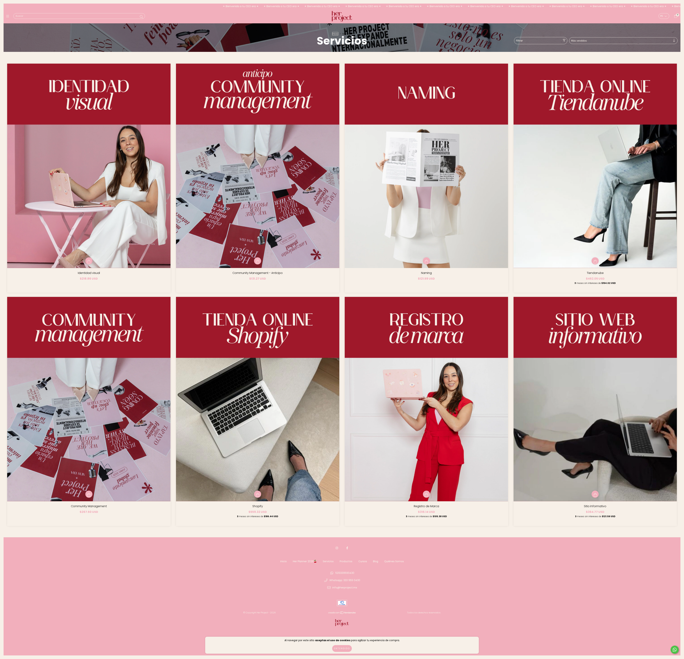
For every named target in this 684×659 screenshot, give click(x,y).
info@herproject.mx (344, 587)
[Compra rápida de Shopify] (257, 494)
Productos (346, 561)
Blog (375, 561)
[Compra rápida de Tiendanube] (595, 260)
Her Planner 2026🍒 (305, 561)
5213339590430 (344, 573)
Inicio (335, 33)
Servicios (328, 561)
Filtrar (519, 40)
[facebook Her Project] (347, 548)
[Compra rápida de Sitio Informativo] (595, 494)
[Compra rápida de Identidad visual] (88, 260)
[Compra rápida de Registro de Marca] (426, 494)
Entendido (342, 648)
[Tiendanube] (342, 613)
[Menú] (8, 16)
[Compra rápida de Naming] (426, 260)
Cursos (362, 561)
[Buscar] (141, 16)
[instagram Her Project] (337, 548)
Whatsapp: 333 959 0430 (344, 580)
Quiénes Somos (394, 561)
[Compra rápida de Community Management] (88, 494)
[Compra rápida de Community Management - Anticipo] (257, 260)
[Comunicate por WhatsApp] (675, 650)
